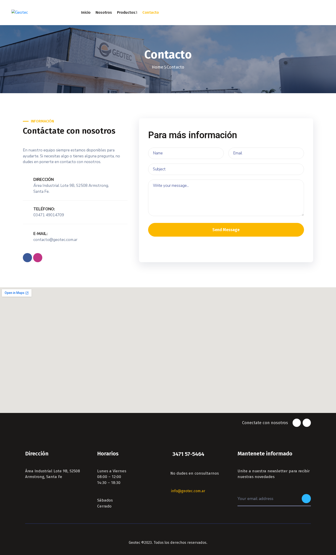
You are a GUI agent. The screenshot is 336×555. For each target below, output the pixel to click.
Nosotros (104, 12)
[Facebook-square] (27, 257)
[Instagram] (37, 257)
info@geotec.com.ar (188, 491)
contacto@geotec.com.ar (55, 239)
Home (157, 67)
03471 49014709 (48, 215)
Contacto (150, 12)
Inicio (86, 12)
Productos (126, 12)
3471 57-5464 (188, 454)
